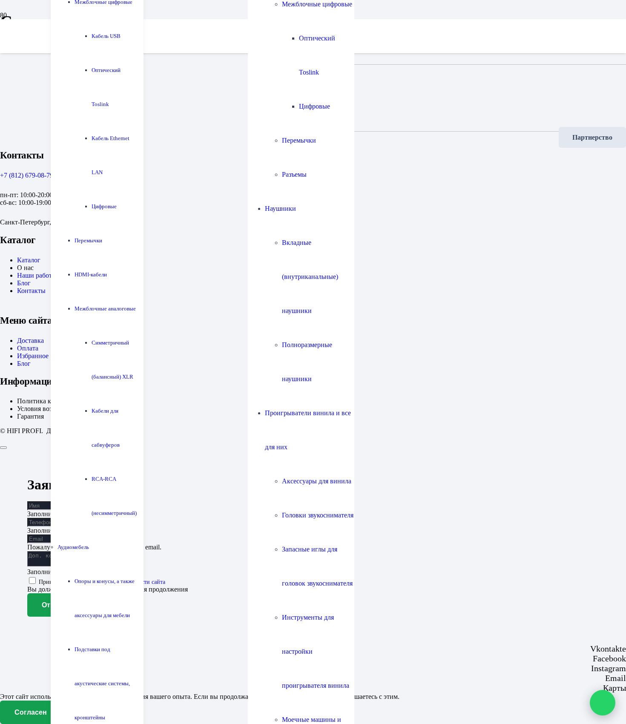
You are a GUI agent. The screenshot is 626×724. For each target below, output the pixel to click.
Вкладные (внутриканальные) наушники (310, 276)
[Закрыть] (3, 447)
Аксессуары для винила (316, 481)
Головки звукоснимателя (317, 515)
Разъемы (294, 174)
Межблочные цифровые (317, 4)
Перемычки (299, 140)
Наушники (280, 208)
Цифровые (314, 106)
